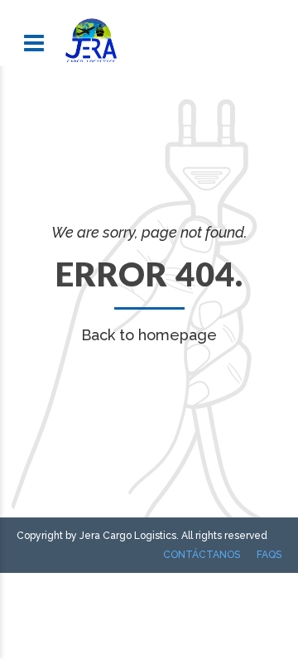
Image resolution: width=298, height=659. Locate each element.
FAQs (269, 554)
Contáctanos (201, 554)
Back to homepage (149, 335)
